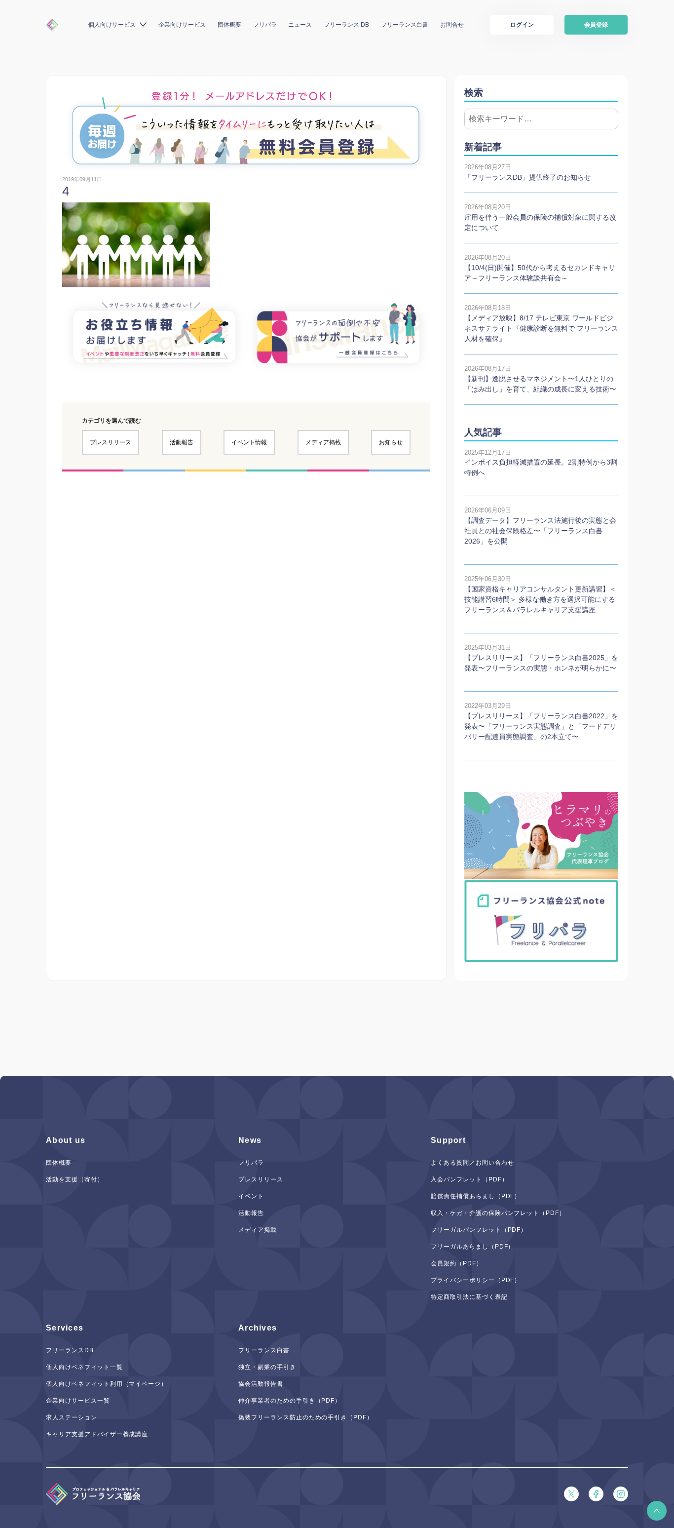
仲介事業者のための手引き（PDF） (289, 1400)
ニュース (300, 24)
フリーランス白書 (404, 24)
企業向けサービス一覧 (78, 1400)
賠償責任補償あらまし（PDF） (476, 1196)
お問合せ (452, 24)
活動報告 (181, 442)
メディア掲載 (323, 442)
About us (65, 1140)
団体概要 (229, 24)
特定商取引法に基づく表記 (469, 1296)
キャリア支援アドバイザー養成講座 (97, 1434)
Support (448, 1140)
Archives (257, 1328)
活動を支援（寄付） (75, 1179)
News (250, 1140)
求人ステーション (71, 1417)
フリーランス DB (346, 24)
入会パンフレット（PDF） (469, 1179)
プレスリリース (110, 442)
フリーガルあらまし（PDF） (472, 1246)
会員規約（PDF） (457, 1263)
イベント (251, 1196)
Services (64, 1328)
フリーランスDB (70, 1350)
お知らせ (391, 442)
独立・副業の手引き (267, 1367)
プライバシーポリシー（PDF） (476, 1280)
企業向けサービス (182, 24)
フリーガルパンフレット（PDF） (479, 1229)
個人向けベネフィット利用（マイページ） (106, 1383)
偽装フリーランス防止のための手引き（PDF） (305, 1417)
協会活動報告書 (260, 1383)
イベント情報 (249, 442)
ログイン (522, 24)
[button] (657, 1511)
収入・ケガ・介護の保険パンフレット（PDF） (498, 1213)
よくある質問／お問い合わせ (472, 1162)
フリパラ (265, 24)
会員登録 (596, 24)
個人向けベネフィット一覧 (84, 1367)
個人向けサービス (112, 24)
